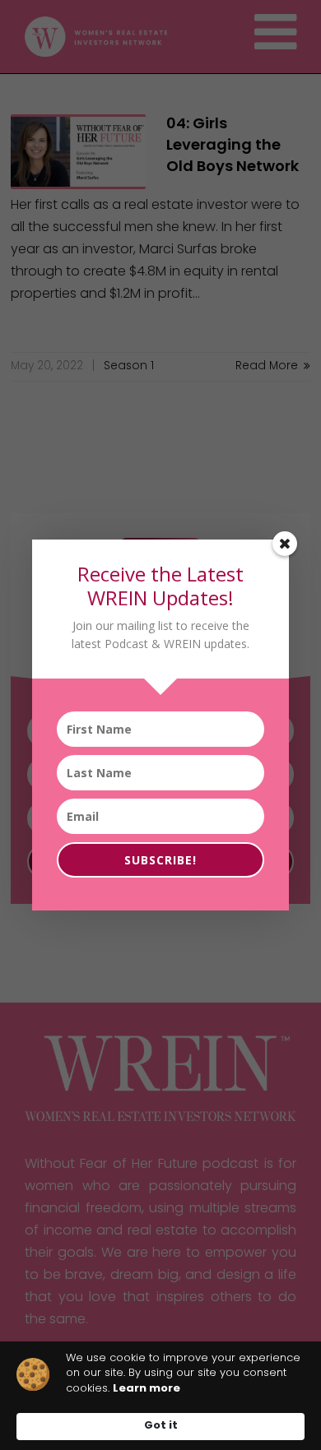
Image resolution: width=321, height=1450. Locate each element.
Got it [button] (161, 1425)
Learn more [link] (146, 1388)
